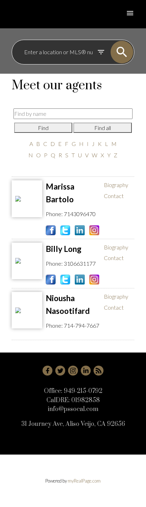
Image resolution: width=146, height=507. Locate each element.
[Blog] (98, 371)
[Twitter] (60, 371)
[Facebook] (47, 371)
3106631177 (80, 263)
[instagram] (73, 371)
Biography (116, 184)
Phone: (54, 213)
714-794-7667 (81, 325)
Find (43, 127)
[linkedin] (86, 371)
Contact (114, 195)
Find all (102, 127)
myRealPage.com (84, 481)
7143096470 (80, 213)
